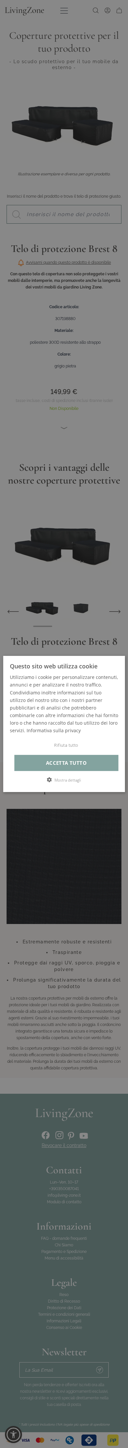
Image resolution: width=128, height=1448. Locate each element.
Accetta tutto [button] (66, 763)
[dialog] (64, 724)
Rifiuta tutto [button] (66, 745)
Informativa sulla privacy (54, 730)
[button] (64, 780)
